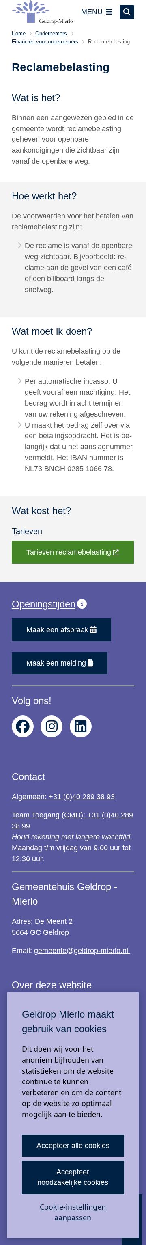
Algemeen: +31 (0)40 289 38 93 (63, 797)
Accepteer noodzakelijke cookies (72, 1177)
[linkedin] (81, 726)
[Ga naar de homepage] (42, 12)
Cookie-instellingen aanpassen (73, 1212)
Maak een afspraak (57, 630)
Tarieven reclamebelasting (68, 552)
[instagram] (51, 726)
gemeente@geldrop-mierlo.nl (82, 951)
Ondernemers (51, 33)
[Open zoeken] (127, 12)
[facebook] (23, 726)
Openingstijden (43, 604)
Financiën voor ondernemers (45, 42)
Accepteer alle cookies (73, 1145)
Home (19, 33)
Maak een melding (56, 663)
